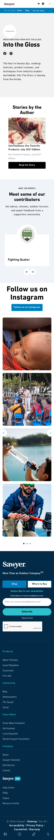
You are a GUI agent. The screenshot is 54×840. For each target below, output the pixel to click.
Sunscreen (8, 671)
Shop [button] (14, 584)
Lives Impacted (10, 734)
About (6, 755)
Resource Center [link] (11, 803)
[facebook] (11, 53)
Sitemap (32, 821)
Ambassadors (10, 697)
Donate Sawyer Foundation (16, 739)
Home (19, 11)
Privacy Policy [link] (34, 825)
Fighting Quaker (19, 259)
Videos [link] (6, 798)
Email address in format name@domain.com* (26, 596)
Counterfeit (20, 829)
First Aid (7, 676)
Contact (6, 771)
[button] (41, 3)
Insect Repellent (11, 665)
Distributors (9, 765)
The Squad (8, 702)
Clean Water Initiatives (14, 723)
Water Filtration (10, 660)
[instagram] (5, 53)
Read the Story (27, 165)
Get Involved (9, 728)
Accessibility (16, 825)
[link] (9, 4)
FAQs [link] (5, 793)
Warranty (34, 829)
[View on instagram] (27, 344)
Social (6, 707)
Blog (27, 11)
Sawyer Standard (11, 760)
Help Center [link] (9, 788)
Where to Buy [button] (39, 584)
